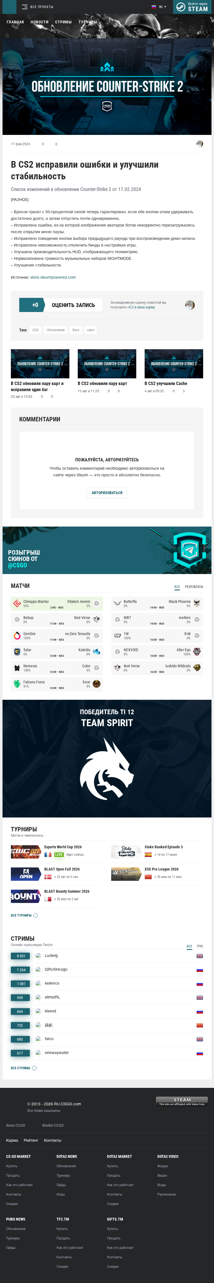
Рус (200, 946)
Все (177, 587)
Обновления (66, 1166)
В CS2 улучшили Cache (166, 383)
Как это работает (19, 1185)
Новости (39, 22)
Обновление (56, 330)
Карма (12, 1141)
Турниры (88, 22)
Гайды (61, 1185)
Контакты (52, 1141)
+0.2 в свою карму (141, 307)
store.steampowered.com (53, 278)
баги (75, 330)
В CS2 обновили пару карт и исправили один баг (37, 386)
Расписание (166, 1194)
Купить (11, 1166)
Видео (162, 1175)
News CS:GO (15, 1125)
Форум (162, 1166)
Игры (61, 1194)
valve (90, 330)
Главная (15, 22)
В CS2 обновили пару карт (102, 383)
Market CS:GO (53, 1125)
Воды (161, 1185)
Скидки (12, 1204)
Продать (13, 1175)
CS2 (35, 330)
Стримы (63, 22)
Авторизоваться (107, 492)
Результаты (194, 587)
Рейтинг (31, 1141)
